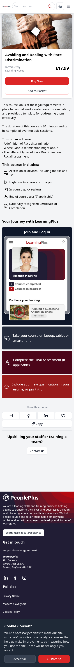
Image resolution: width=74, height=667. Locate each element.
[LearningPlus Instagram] (26, 578)
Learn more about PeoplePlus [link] (23, 532)
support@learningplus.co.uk (20, 550)
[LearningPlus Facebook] (17, 578)
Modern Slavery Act (14, 604)
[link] (60, 6)
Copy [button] (39, 424)
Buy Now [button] (37, 81)
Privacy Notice (11, 596)
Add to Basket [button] (37, 91)
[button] (68, 6)
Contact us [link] (37, 451)
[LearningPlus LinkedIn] (7, 578)
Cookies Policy (11, 611)
